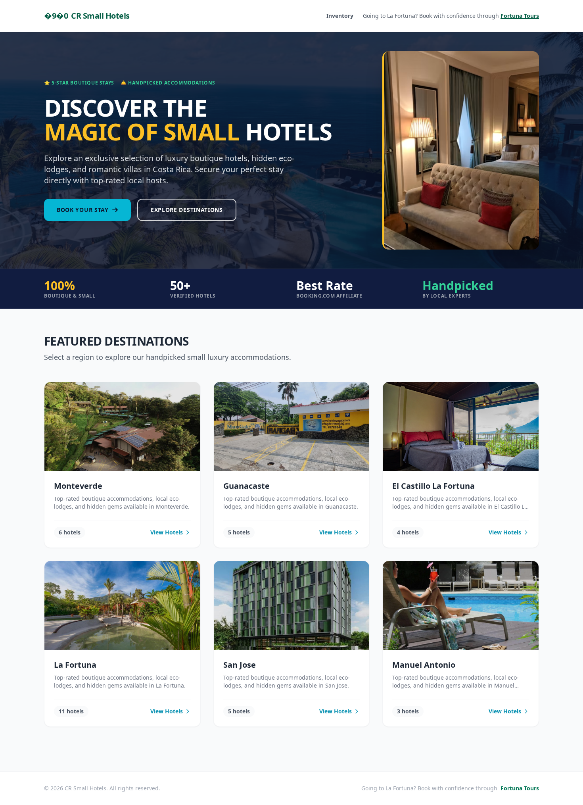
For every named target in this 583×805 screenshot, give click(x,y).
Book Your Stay (83, 209)
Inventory (339, 15)
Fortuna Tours (520, 788)
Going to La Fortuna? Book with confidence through (451, 15)
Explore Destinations (187, 209)
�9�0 (87, 15)
